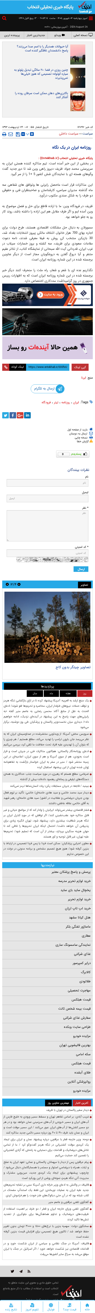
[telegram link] (21, 1271)
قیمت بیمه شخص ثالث (74, 1008)
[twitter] (5, 415)
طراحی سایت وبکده (77, 1027)
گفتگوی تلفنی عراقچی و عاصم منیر (69, 1202)
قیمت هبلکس (81, 999)
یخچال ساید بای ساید (76, 890)
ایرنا (83, 377)
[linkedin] (27, 415)
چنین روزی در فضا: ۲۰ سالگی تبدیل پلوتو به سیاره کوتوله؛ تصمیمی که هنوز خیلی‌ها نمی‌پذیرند (41, 74)
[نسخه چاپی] (4, 134)
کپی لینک (80, 367)
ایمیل (85, 492)
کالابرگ (86, 972)
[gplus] (20, 415)
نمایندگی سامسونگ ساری (73, 945)
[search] (5, 18)
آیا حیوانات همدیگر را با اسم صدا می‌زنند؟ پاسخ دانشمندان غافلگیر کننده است (42, 48)
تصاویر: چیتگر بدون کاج (73, 667)
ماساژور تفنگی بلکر (78, 926)
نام (86, 476)
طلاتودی (85, 981)
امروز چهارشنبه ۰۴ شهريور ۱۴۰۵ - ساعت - (62, 18)
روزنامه (65, 402)
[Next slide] (7, 584)
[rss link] (29, 1271)
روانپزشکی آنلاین (79, 1081)
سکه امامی (83, 1054)
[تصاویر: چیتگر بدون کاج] (47, 627)
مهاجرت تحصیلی (79, 990)
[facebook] (13, 415)
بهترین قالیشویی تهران (75, 1045)
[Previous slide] (19, 584)
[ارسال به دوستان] (10, 134)
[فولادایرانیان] (47, 295)
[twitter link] (12, 1271)
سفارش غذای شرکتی (77, 1018)
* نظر (85, 508)
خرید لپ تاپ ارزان (78, 908)
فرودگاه (46, 402)
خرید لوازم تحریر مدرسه (74, 881)
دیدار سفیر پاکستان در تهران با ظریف (67, 1110)
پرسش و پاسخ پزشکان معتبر (71, 872)
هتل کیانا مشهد (80, 917)
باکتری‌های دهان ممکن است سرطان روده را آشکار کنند (41, 95)
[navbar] (91, 18)
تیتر (56, 402)
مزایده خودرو (82, 1036)
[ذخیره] (18, 134)
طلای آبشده (82, 1072)
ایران (76, 402)
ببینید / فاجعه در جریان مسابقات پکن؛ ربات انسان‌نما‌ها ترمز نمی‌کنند (49, 786)
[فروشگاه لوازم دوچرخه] (47, 321)
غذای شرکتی (82, 954)
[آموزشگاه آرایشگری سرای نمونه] (47, 347)
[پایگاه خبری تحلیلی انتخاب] (85, 7)
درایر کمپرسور (82, 963)
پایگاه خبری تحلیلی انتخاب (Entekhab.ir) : (65, 158)
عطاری (86, 935)
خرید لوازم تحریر (79, 899)
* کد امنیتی (81, 547)
